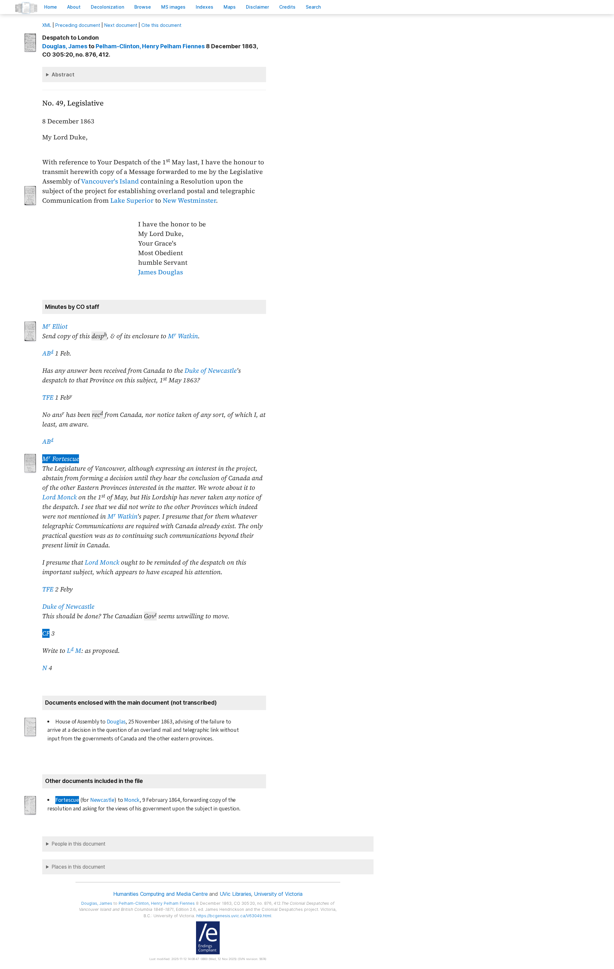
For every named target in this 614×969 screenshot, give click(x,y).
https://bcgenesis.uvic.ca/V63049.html (233, 915)
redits (287, 7)
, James (64, 46)
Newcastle (102, 800)
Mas (230, 7)
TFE (47, 397)
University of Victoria (278, 894)
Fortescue (67, 800)
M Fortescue (60, 458)
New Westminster (189, 200)
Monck (131, 800)
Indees (204, 7)
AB (47, 353)
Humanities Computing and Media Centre (160, 894)
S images (173, 7)
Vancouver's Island (110, 181)
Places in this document (78, 867)
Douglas (116, 722)
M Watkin (183, 336)
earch (313, 7)
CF (46, 633)
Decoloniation (107, 7)
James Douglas (160, 272)
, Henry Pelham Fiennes (150, 46)
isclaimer (257, 7)
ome (50, 7)
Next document (120, 25)
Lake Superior (132, 200)
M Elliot (54, 326)
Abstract (63, 74)
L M (74, 650)
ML (46, 25)
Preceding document (77, 25)
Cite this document (161, 25)
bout (74, 7)
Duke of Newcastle (211, 370)
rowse (142, 7)
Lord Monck (59, 497)
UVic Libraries (235, 894)
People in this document (78, 844)
